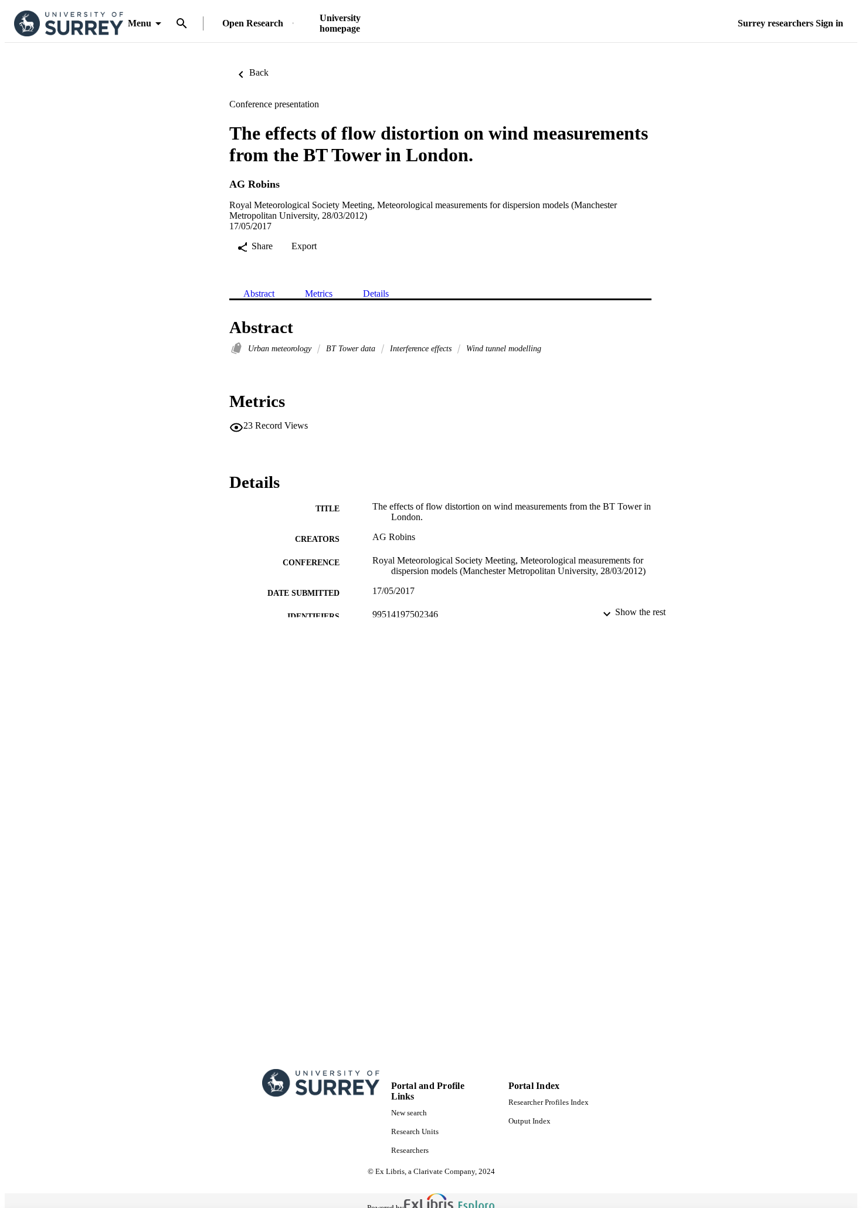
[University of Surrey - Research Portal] (68, 24)
